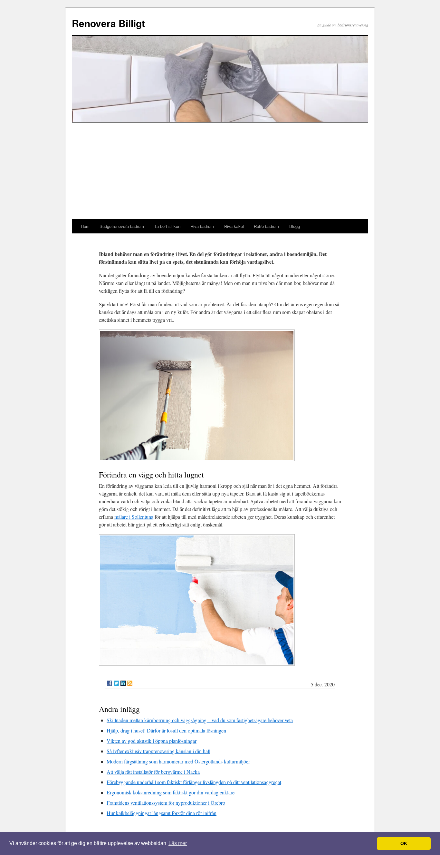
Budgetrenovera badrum (122, 226)
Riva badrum (202, 226)
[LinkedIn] (123, 683)
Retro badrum (266, 226)
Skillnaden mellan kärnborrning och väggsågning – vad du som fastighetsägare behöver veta (200, 720)
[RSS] (129, 683)
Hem (85, 226)
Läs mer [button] (177, 843)
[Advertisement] (220, 171)
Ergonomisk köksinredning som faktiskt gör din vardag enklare (170, 792)
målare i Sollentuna (133, 516)
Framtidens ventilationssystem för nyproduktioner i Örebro (166, 802)
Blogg (294, 226)
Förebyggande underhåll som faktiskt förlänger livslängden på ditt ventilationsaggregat (194, 782)
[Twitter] (116, 683)
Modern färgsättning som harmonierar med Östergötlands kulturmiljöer (178, 761)
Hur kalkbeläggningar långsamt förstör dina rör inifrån (161, 813)
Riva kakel (234, 226)
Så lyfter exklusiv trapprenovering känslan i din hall (158, 751)
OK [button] (403, 843)
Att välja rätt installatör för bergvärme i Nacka (153, 771)
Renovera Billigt (108, 23)
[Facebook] (109, 683)
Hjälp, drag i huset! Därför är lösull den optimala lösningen (166, 730)
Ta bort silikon (167, 226)
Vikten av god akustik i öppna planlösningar (151, 740)
